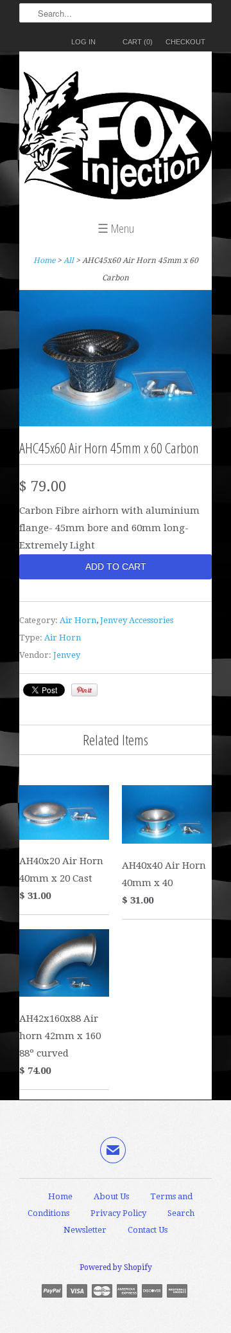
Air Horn (78, 620)
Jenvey (66, 655)
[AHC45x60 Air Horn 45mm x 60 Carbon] (115, 423)
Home (60, 1196)
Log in (83, 42)
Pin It (84, 690)
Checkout (185, 42)
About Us (111, 1196)
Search (180, 1213)
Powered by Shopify (116, 1267)
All (69, 260)
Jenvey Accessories (136, 620)
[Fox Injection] (115, 138)
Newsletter (85, 1230)
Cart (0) (138, 42)
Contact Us (147, 1230)
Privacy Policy (118, 1213)
